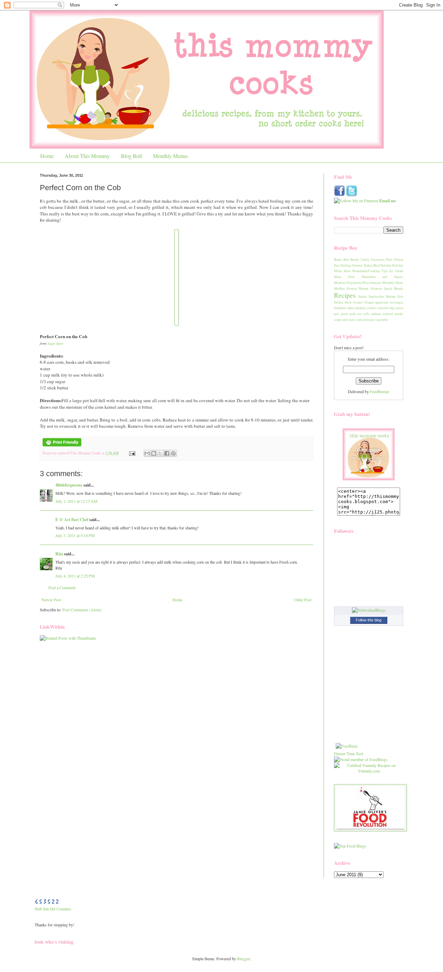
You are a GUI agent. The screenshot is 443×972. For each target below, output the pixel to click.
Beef (346, 259)
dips (392, 308)
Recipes (344, 295)
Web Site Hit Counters (53, 908)
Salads (362, 296)
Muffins (339, 288)
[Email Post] (131, 453)
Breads (354, 259)
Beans (338, 259)
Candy (365, 259)
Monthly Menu (392, 282)
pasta (399, 308)
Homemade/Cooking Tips (370, 271)
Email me (387, 201)
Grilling (345, 265)
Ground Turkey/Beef (365, 265)
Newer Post (51, 599)
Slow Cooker (354, 302)
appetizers (382, 302)
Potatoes (376, 288)
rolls (366, 314)
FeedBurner (379, 391)
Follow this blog (368, 620)
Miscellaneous (372, 282)
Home (47, 155)
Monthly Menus (170, 155)
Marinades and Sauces (383, 277)
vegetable (381, 319)
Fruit (389, 259)
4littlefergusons (68, 485)
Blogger (243, 958)
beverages (396, 302)
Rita (59, 554)
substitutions (365, 319)
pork (353, 314)
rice (359, 314)
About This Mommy (87, 155)
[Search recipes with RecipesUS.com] (350, 846)
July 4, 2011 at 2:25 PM (75, 575)
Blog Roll (131, 155)
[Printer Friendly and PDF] (62, 445)
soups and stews (345, 319)
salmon (376, 314)
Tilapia (369, 302)
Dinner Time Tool (348, 753)
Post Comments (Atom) (81, 609)
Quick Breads (393, 288)
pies (337, 314)
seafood (387, 314)
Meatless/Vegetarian (347, 282)
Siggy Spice (55, 343)
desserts (383, 308)
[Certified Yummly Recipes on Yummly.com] (368, 771)
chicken (360, 308)
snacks (398, 314)
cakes (350, 308)
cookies (372, 308)
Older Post (302, 599)
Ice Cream (396, 271)
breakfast (340, 308)
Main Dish (344, 277)
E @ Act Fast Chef (71, 519)
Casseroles (378, 259)
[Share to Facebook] (166, 453)
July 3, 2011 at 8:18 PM (75, 535)
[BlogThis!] (153, 453)
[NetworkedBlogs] (369, 610)
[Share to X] (160, 453)
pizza (344, 314)
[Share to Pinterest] (173, 453)
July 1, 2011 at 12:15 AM (76, 501)
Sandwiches (377, 296)
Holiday (385, 265)
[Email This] (147, 453)
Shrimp (391, 296)
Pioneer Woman (358, 288)
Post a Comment (61, 587)
